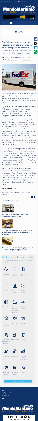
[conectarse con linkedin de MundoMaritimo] (35, 47)
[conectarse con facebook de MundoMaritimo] (35, 39)
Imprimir (7, 59)
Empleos (6, 398)
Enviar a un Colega (9, 57)
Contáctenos (7, 390)
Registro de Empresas (9, 393)
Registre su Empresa (18, 381)
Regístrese (6, 395)
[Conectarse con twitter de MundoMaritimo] (35, 43)
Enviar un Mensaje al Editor (24, 57)
